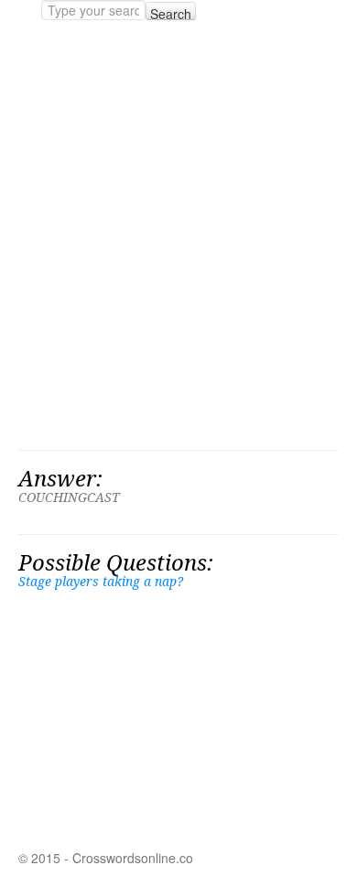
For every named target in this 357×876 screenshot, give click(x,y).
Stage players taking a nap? (100, 581)
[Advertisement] (178, 235)
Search (170, 12)
